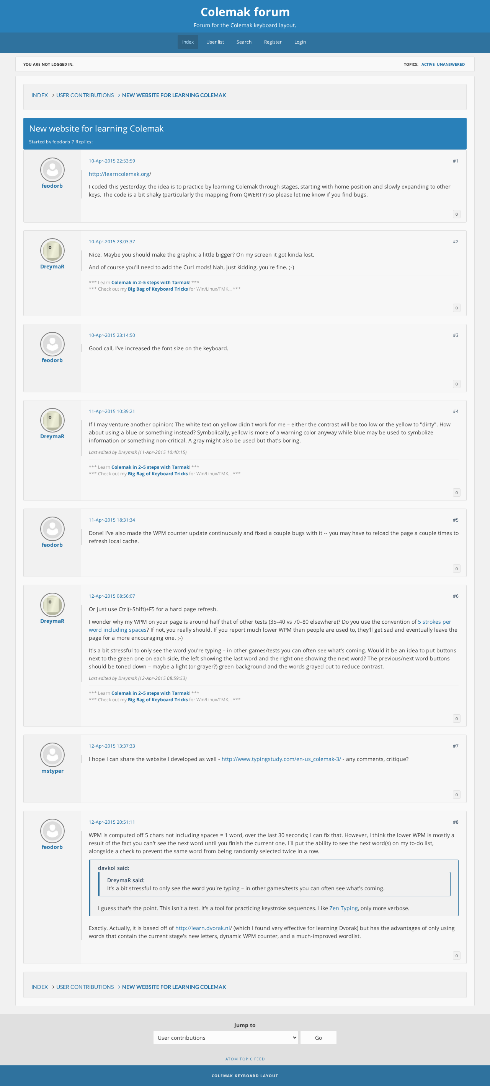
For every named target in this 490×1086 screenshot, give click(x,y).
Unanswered (451, 64)
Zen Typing (344, 908)
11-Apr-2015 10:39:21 (112, 411)
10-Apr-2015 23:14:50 (112, 335)
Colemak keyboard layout (262, 25)
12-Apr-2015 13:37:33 (112, 746)
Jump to (245, 1025)
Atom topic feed (245, 1059)
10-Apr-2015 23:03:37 (112, 241)
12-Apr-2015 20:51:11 (112, 822)
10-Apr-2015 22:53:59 (112, 161)
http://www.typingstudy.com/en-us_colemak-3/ (281, 758)
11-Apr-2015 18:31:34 (112, 520)
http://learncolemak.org (119, 173)
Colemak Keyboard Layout (245, 1075)
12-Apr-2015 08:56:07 (112, 596)
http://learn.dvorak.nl (202, 928)
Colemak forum (245, 12)
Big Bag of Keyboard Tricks (158, 289)
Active (428, 64)
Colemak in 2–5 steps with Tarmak (150, 282)
